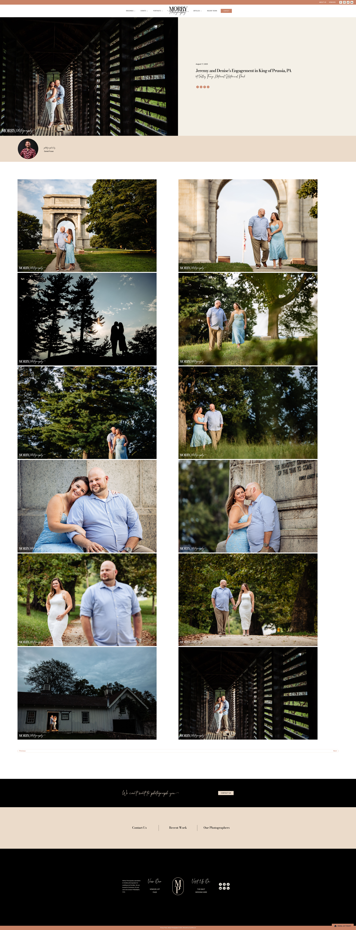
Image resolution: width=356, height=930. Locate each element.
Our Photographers (217, 827)
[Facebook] (197, 87)
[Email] (208, 87)
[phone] (228, 888)
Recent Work (178, 827)
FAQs (155, 892)
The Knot (201, 889)
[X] (201, 87)
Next (335, 751)
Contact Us (139, 827)
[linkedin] (351, 2)
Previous (22, 751)
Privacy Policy (163, 927)
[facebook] (340, 2)
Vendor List (155, 889)
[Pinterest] (204, 87)
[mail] (224, 888)
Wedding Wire (201, 892)
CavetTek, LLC (192, 927)
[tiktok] (348, 2)
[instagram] (344, 2)
